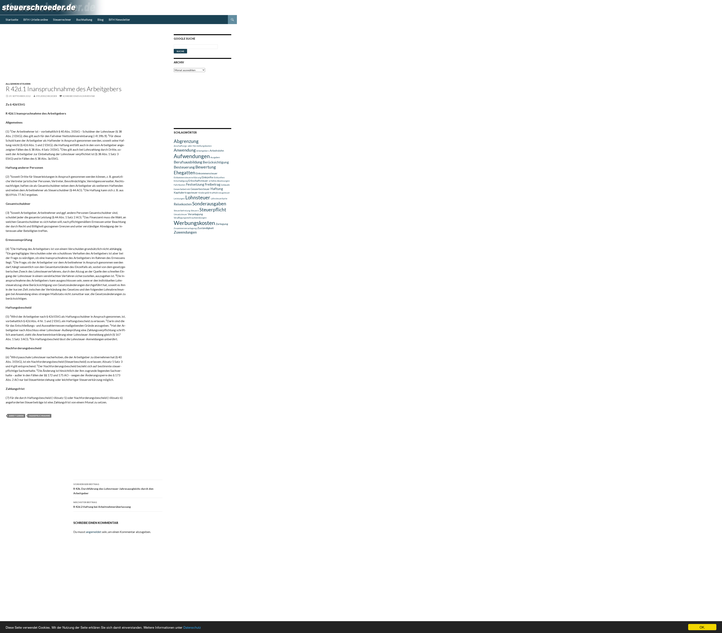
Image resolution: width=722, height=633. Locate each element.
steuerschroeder (46, 96)
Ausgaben (215, 157)
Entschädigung (181, 181)
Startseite (12, 19)
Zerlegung (222, 223)
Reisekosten (183, 204)
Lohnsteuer (197, 197)
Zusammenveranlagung (185, 228)
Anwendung (185, 150)
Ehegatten (184, 172)
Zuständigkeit (205, 228)
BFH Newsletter (119, 19)
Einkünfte (207, 177)
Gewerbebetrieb (182, 189)
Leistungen (179, 198)
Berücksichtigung (216, 162)
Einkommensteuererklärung (187, 177)
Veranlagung (195, 214)
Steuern (195, 210)
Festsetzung (195, 184)
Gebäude (225, 185)
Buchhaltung (84, 19)
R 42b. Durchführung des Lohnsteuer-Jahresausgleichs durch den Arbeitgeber (113, 489)
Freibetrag (212, 184)
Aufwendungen (192, 156)
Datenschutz (192, 627)
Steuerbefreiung (182, 210)
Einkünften (219, 177)
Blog (100, 19)
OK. (702, 627)
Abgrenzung (186, 141)
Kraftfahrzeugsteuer (220, 192)
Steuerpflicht (212, 209)
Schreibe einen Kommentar (79, 96)
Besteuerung (184, 167)
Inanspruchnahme (39, 415)
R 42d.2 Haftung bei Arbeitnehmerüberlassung (102, 504)
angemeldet (93, 532)
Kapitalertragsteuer (186, 192)
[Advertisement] (86, 56)
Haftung (216, 189)
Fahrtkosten (179, 185)
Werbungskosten (194, 222)
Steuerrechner (62, 19)
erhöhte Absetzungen (219, 181)
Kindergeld (203, 192)
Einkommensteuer (207, 173)
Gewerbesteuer (200, 189)
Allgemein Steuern (18, 83)
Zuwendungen (185, 232)
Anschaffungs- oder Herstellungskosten (193, 146)
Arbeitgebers (16, 415)
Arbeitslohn (217, 150)
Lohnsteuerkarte (219, 198)
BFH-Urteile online (35, 19)
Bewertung (205, 166)
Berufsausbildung (188, 162)
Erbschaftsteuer (198, 180)
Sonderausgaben (209, 203)
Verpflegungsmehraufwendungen (190, 217)
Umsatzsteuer (180, 214)
